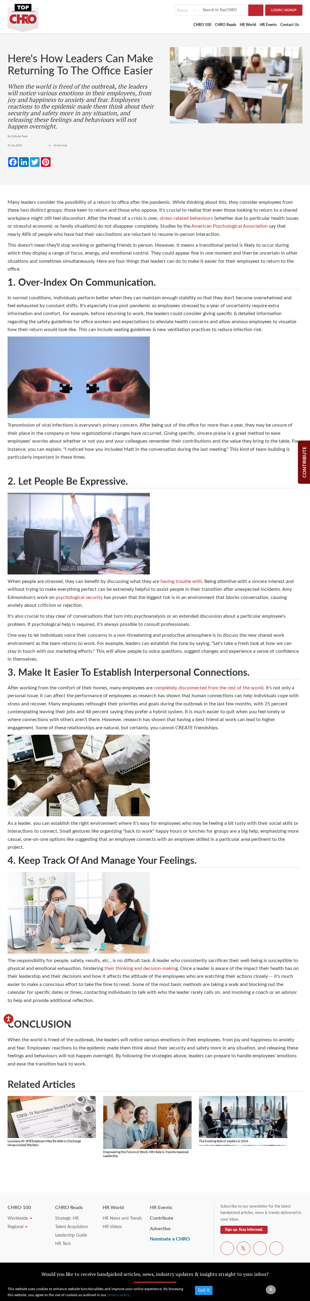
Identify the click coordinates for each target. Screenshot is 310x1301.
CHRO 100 (202, 25)
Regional (16, 1227)
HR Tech (63, 1244)
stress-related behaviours (186, 218)
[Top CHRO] (23, 16)
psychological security (79, 597)
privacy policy (118, 1295)
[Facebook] (227, 1249)
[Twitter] (243, 1249)
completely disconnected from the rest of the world (208, 687)
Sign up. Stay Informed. (244, 1229)
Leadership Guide (71, 1235)
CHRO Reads (225, 25)
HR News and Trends (122, 1218)
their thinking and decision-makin (139, 968)
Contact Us (289, 25)
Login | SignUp (283, 10)
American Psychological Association (229, 226)
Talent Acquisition (71, 1227)
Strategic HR (67, 1218)
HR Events (268, 25)
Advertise (160, 1228)
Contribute (161, 1218)
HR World (248, 25)
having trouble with (181, 581)
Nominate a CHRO (170, 1239)
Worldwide (18, 1218)
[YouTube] (259, 1249)
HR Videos (112, 1227)
